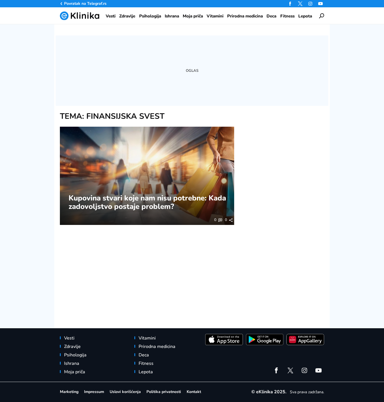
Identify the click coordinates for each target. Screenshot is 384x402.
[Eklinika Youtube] (320, 3)
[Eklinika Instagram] (310, 3)
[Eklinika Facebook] (290, 3)
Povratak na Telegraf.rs (85, 3)
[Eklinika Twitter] (300, 3)
